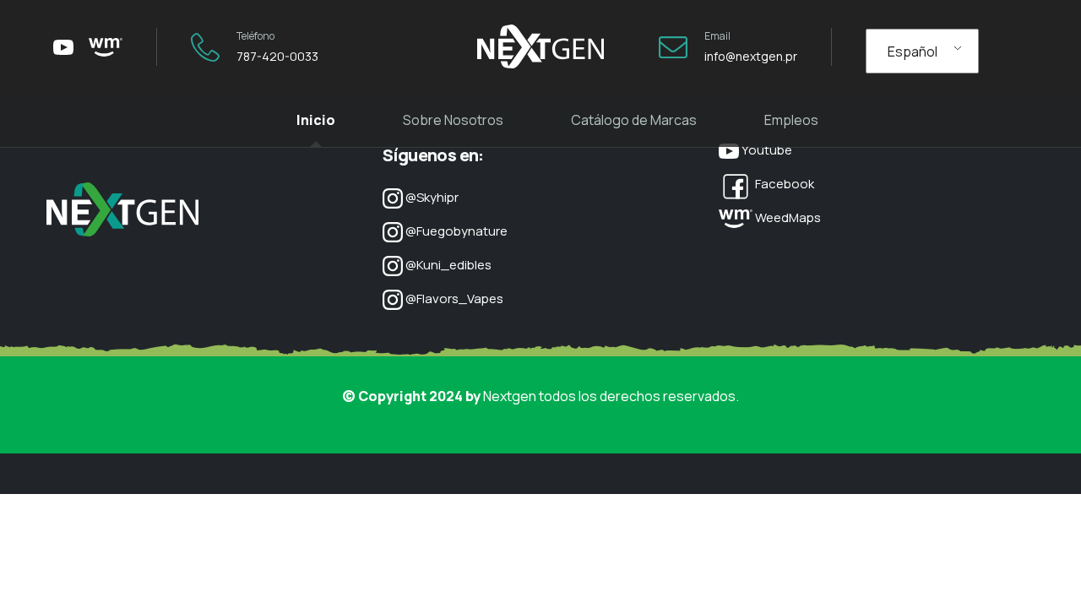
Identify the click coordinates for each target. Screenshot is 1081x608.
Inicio (315, 120)
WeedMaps (786, 217)
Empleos (791, 120)
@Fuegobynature (455, 231)
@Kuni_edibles (447, 265)
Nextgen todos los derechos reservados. (611, 396)
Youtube (765, 150)
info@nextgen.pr (750, 56)
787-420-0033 (277, 56)
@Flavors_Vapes (453, 298)
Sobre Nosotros (453, 120)
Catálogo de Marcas (634, 120)
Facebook (783, 184)
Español (912, 51)
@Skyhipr (431, 197)
